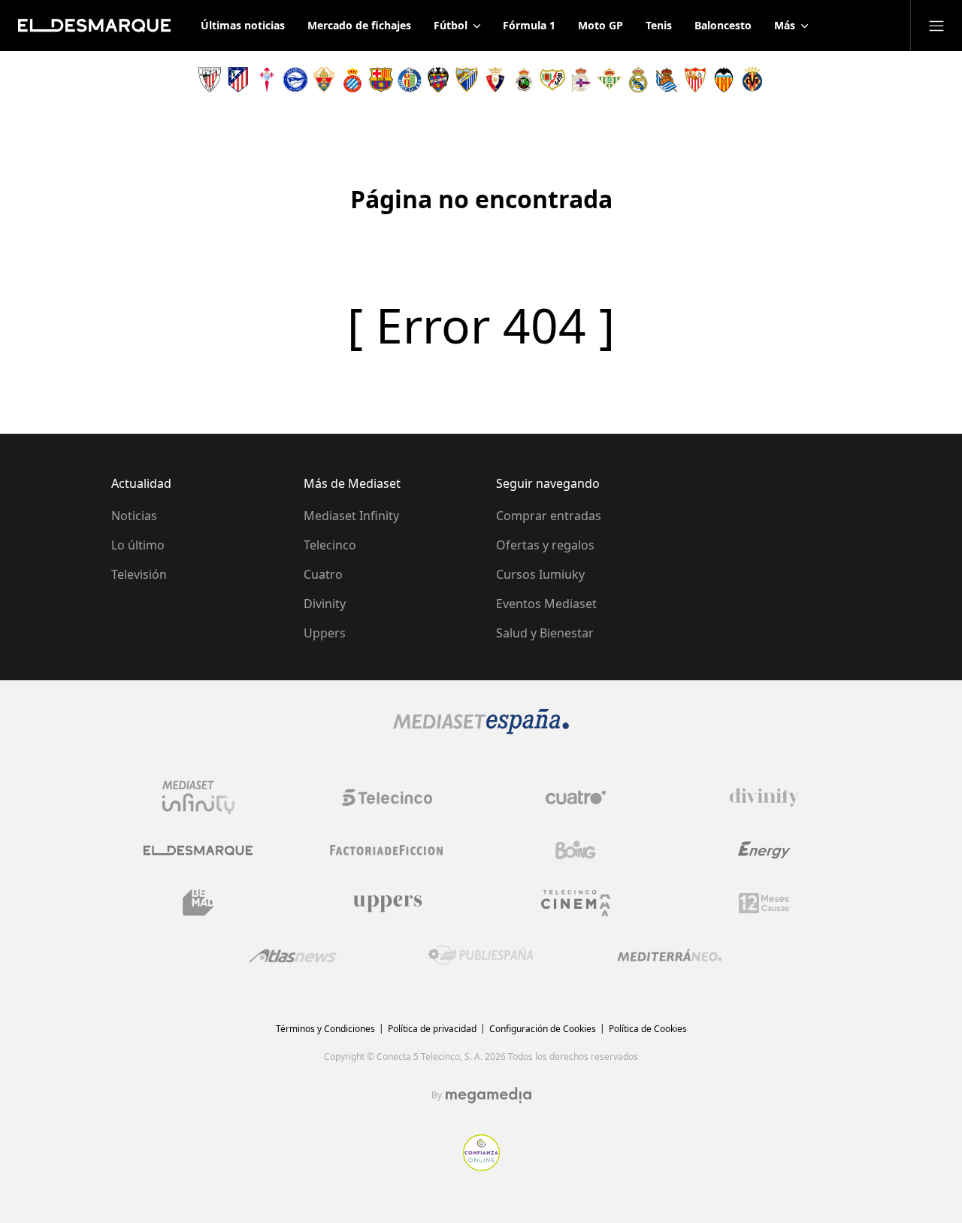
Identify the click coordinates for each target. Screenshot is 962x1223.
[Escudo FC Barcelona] (381, 79)
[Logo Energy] (764, 850)
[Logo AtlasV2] (293, 956)
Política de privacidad (432, 1028)
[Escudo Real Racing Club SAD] (524, 79)
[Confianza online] (481, 1166)
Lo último (138, 545)
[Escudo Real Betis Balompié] (609, 79)
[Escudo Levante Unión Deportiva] (438, 79)
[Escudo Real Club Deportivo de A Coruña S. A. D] (581, 79)
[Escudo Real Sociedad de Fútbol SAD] (666, 79)
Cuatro (323, 574)
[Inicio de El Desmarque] (94, 25)
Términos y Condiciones (325, 1028)
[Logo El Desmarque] (198, 850)
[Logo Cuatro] (576, 797)
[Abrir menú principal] (936, 25)
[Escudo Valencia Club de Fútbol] (724, 79)
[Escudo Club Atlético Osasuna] (495, 79)
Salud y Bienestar (545, 633)
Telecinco (330, 545)
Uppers (325, 633)
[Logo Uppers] (387, 903)
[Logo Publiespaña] (481, 955)
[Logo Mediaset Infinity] (198, 797)
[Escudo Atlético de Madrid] (238, 79)
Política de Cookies (648, 1028)
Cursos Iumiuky (540, 574)
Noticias (134, 515)
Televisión (139, 574)
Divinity (325, 603)
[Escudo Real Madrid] (638, 79)
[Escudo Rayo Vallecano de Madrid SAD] (552, 79)
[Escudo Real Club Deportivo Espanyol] (352, 79)
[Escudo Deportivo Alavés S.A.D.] (295, 79)
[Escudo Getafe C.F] (409, 79)
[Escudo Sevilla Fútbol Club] (695, 79)
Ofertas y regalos (545, 545)
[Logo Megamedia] (488, 1095)
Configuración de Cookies (542, 1028)
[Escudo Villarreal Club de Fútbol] (752, 79)
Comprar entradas (548, 515)
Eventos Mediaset (546, 603)
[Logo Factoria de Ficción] (387, 850)
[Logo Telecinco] (387, 797)
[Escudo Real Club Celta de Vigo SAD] (267, 79)
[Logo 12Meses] (764, 903)
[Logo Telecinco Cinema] (575, 903)
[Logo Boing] (575, 850)
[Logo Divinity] (764, 797)
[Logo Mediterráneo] (669, 955)
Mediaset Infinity (351, 515)
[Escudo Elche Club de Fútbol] (324, 79)
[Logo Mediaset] (481, 730)
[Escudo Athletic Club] (209, 79)
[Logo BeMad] (198, 903)
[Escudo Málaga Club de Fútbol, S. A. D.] (466, 79)
